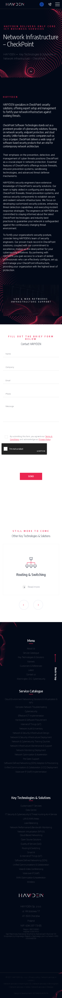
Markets (31, 661)
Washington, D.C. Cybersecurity (31, 679)
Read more (34, 586)
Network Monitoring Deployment (31, 750)
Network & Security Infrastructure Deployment (31, 737)
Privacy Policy (44, 439)
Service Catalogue (31, 653)
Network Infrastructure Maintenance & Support (31, 746)
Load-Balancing (31, 823)
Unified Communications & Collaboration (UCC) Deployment (31, 767)
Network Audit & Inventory (31, 728)
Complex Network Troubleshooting (31, 707)
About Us (31, 648)
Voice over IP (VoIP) (31, 873)
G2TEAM (36, 993)
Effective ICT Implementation (31, 716)
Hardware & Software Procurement (31, 720)
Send (31, 476)
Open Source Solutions (31, 839)
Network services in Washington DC (17, 984)
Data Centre (31, 810)
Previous (24, 605)
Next (38, 605)
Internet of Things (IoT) (31, 724)
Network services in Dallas (20, 987)
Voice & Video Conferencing (31, 869)
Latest (31, 670)
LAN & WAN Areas (31, 819)
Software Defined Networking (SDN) (31, 860)
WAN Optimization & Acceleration (31, 877)
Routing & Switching (31, 848)
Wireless (31, 882)
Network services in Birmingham (45, 984)
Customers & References (31, 666)
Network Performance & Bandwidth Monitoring (31, 827)
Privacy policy (34, 977)
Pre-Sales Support (31, 759)
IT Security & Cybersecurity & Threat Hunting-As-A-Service (31, 814)
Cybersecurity (31, 711)
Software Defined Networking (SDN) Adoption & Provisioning (31, 763)
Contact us (31, 674)
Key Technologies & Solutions (36, 54)
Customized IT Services (31, 806)
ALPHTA (45, 993)
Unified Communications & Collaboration (31, 865)
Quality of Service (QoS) (31, 844)
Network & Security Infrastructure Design (31, 733)
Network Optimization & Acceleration (31, 754)
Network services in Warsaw (42, 987)
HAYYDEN (9, 54)
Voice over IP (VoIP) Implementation (31, 772)
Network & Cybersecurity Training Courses (31, 741)
